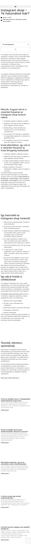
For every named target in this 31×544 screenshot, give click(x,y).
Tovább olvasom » (5, 410)
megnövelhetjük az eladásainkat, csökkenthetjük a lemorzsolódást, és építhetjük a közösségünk (15, 178)
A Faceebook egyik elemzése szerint (12, 294)
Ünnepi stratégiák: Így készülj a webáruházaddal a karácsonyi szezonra (14, 430)
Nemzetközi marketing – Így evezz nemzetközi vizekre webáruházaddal (13, 463)
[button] (15, 6)
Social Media (6, 21)
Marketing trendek (20, 19)
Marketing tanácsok (9, 19)
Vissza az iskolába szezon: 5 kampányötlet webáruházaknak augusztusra (15, 400)
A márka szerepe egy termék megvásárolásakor (11, 497)
